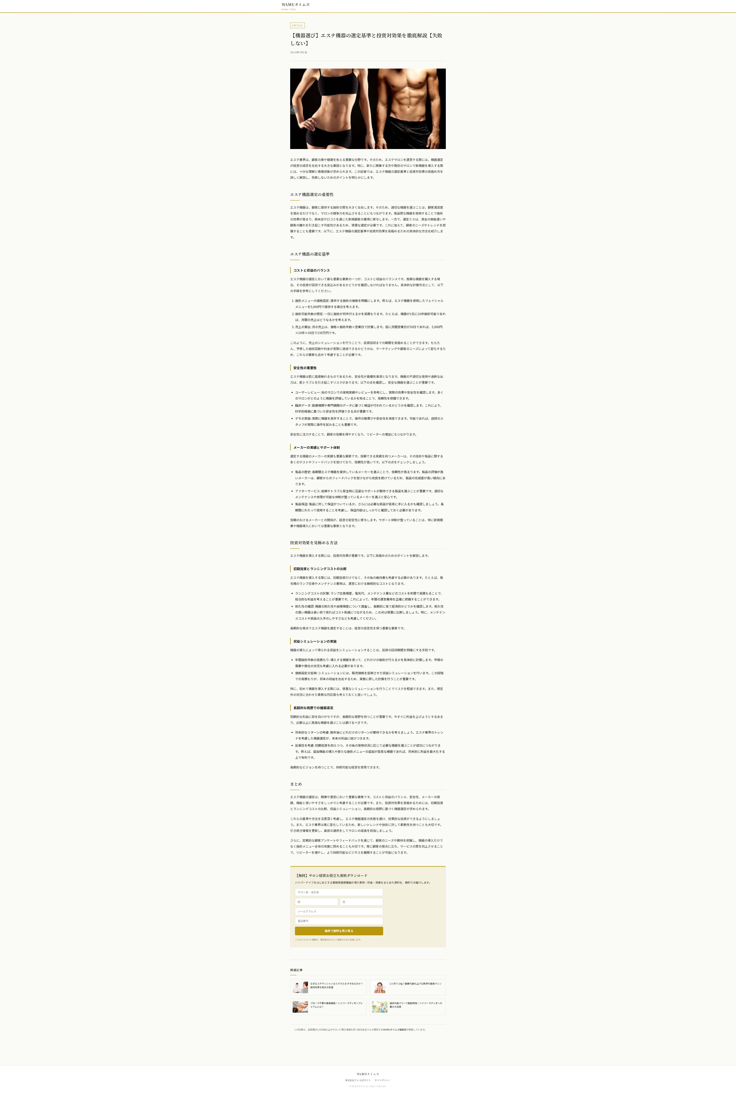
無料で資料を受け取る (339, 930)
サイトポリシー (383, 1080)
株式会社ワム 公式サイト (358, 1080)
